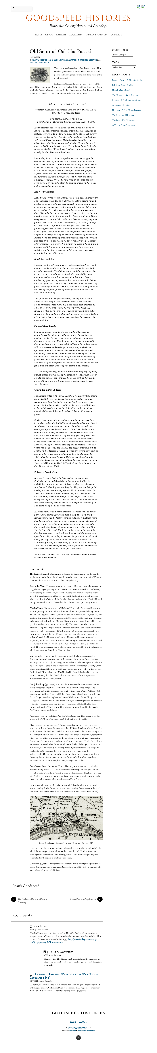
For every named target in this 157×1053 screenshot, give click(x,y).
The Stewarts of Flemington (124, 115)
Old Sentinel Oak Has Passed (60, 51)
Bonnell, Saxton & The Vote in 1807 (128, 80)
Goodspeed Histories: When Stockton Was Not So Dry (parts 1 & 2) (64, 976)
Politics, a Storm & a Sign (123, 85)
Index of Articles (96, 34)
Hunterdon (74, 60)
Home (38, 34)
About (49, 34)
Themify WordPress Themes (86, 1030)
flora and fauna (36, 62)
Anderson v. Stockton (121, 105)
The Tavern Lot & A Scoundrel (126, 95)
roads (46, 62)
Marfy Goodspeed (39, 60)
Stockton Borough (88, 60)
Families (61, 34)
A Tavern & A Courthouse (124, 125)
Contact (116, 34)
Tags (115, 62)
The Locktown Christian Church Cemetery (30, 901)
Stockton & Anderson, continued (126, 100)
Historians (63, 60)
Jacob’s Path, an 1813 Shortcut (85, 899)
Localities (75, 34)
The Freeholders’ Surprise (123, 120)
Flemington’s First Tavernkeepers (126, 110)
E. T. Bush (54, 60)
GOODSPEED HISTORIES (77, 1028)
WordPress (72, 1030)
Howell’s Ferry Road (121, 90)
